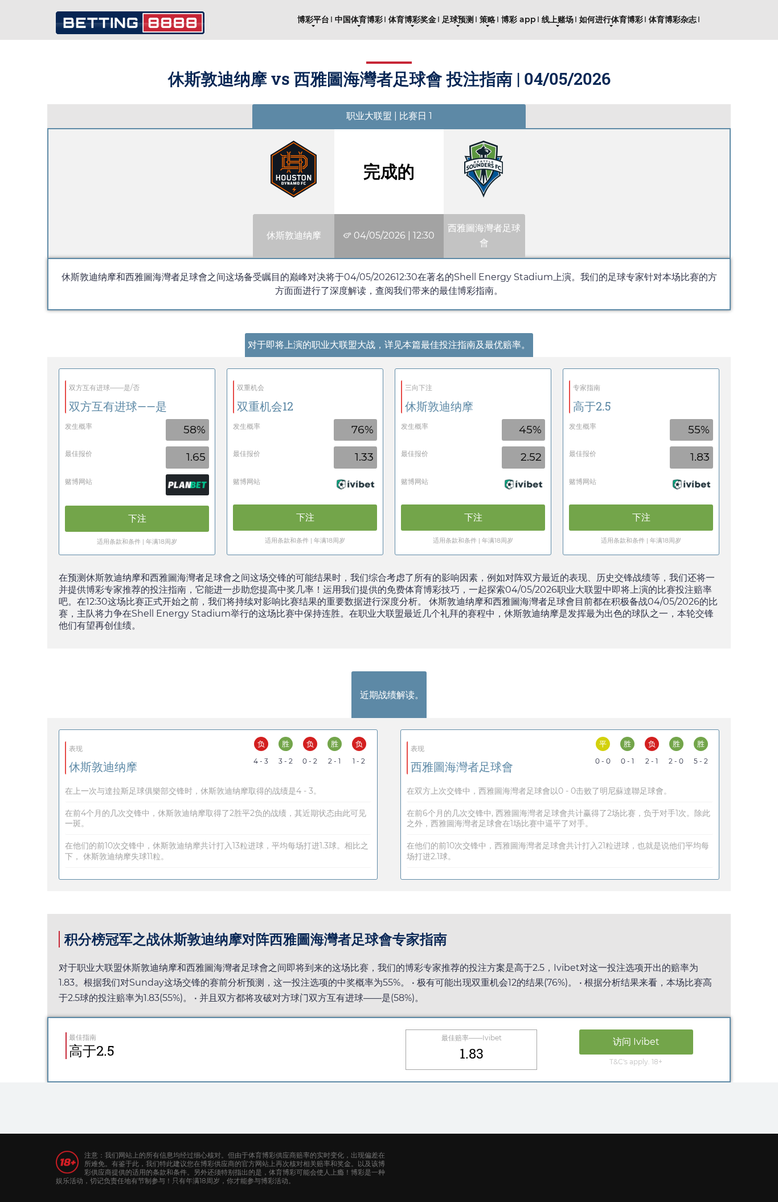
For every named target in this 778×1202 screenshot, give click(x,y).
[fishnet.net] (130, 18)
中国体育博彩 (359, 19)
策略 (488, 19)
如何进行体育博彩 (611, 19)
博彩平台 (313, 19)
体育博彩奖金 (412, 19)
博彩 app (518, 19)
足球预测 (458, 19)
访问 (636, 1041)
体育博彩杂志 (673, 19)
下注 (137, 518)
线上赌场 (558, 19)
